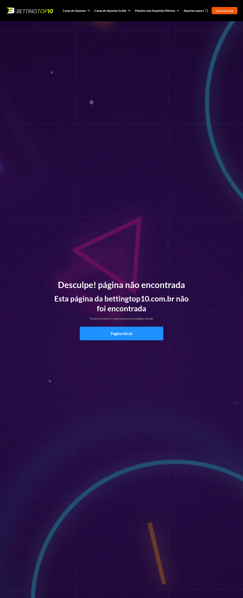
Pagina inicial (121, 333)
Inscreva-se (224, 11)
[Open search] (207, 11)
